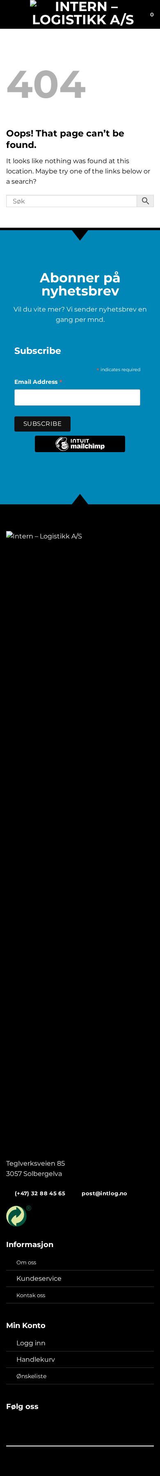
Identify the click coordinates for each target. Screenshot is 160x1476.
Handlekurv (35, 1359)
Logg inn (31, 1343)
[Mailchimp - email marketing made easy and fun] (80, 450)
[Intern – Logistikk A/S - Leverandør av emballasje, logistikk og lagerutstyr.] (83, 14)
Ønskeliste (31, 1376)
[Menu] (11, 15)
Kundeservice (39, 1278)
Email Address (38, 383)
